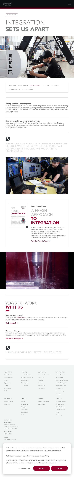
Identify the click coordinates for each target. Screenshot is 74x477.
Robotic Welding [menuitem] (8, 377)
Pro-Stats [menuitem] (58, 394)
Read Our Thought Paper (39, 241)
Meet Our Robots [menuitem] (60, 407)
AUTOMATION (42, 372)
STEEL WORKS (8, 372)
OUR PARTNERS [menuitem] (27, 90)
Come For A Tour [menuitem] (60, 410)
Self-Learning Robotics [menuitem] (27, 377)
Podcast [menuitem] (23, 401)
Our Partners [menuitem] (7, 391)
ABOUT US (58, 399)
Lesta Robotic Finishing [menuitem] (62, 380)
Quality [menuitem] (6, 386)
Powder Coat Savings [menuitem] (61, 383)
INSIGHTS (23, 399)
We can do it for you (13, 339)
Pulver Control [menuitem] (59, 388)
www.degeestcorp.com (10, 439)
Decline (59, 468)
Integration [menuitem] (41, 377)
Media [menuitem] (22, 415)
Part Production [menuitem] (8, 375)
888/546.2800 (7, 434)
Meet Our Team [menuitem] (60, 404)
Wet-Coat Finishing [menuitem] (26, 375)
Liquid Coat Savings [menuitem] (61, 386)
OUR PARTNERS (8, 399)
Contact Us (7, 420)
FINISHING (24, 372)
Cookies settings (24, 468)
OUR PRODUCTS (60, 372)
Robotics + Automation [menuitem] (44, 375)
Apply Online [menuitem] (41, 404)
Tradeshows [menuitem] (7, 404)
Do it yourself (11, 323)
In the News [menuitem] (24, 410)
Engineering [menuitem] (7, 383)
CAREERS (40, 399)
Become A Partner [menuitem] (8, 401)
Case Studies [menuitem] (24, 412)
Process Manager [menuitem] (60, 391)
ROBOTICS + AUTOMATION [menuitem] (18, 86)
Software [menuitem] (40, 383)
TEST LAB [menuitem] (45, 86)
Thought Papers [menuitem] (25, 404)
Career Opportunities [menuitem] (43, 401)
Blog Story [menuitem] (24, 407)
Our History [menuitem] (59, 415)
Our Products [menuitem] (7, 388)
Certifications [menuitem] (24, 380)
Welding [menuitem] (6, 380)
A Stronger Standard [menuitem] (61, 401)
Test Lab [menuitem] (40, 380)
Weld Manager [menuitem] (59, 377)
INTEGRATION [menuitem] (35, 86)
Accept (41, 468)
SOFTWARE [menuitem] (55, 86)
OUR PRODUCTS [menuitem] (14, 90)
